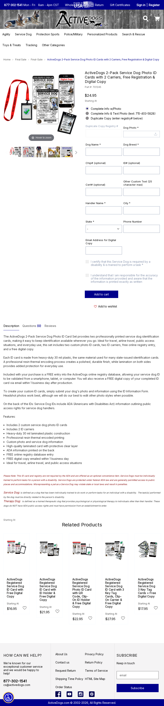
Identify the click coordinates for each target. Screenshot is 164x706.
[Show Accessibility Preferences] (9, 698)
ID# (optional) (131, 163)
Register (154, 5)
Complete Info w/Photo (106, 108)
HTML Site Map (95, 679)
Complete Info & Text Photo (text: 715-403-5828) (123, 113)
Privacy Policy (94, 654)
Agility (6, 34)
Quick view (17, 551)
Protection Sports (47, 34)
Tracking (31, 45)
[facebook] (58, 694)
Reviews (50, 326)
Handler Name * (96, 203)
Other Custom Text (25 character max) (137, 183)
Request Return (65, 670)
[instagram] (80, 694)
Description (11, 326)
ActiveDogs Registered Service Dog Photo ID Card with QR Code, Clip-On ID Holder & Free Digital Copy (81, 593)
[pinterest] (92, 694)
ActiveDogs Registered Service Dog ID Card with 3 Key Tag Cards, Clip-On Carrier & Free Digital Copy (114, 593)
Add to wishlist (107, 306)
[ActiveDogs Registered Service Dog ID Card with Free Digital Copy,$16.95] (16, 547)
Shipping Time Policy (69, 679)
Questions (31, 326)
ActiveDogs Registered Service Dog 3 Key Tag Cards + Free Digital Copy (147, 588)
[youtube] (69, 694)
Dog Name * (93, 144)
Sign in (141, 5)
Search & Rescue (133, 34)
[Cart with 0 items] (156, 19)
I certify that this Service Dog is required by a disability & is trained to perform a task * (120, 263)
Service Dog (23, 34)
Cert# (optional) (95, 184)
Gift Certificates (120, 5)
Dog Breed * (131, 144)
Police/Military (73, 34)
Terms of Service (96, 670)
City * (126, 203)
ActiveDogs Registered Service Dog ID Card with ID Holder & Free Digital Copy (48, 589)
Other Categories (53, 45)
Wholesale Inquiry (77, 5)
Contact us (62, 662)
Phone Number (132, 221)
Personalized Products (102, 34)
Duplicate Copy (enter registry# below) (117, 118)
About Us (61, 654)
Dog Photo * (131, 127)
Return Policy (93, 662)
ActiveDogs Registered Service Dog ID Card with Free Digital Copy (15, 588)
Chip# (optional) (96, 163)
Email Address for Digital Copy (101, 241)
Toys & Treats (11, 45)
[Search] (145, 19)
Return (99, 5)
